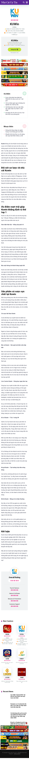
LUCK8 (7, 677)
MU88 (7, 634)
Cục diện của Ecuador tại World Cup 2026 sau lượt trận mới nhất (17, 696)
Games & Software (14, 593)
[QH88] (7, 657)
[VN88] (22, 675)
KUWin (22, 634)
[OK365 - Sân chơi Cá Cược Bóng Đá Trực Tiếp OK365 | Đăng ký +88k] (9, 2)
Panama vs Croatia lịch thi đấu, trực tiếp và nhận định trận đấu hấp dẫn (18, 705)
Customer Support (14, 604)
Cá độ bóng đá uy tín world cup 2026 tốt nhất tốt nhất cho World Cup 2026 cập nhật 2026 (18, 715)
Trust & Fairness (14, 588)
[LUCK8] (7, 675)
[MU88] (7, 632)
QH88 (7, 659)
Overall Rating (14, 577)
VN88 (21, 677)
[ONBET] (22, 657)
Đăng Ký (13, 49)
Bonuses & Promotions (14, 599)
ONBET (22, 659)
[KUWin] (22, 632)
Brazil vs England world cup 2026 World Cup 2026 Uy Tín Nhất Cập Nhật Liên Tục (18, 724)
